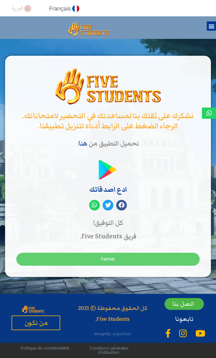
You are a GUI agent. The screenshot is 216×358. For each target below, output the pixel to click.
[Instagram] (183, 333)
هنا (83, 143)
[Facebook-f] (168, 333)
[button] (211, 26)
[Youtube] (200, 333)
